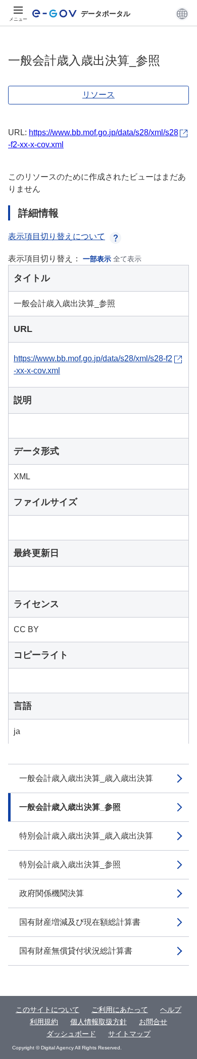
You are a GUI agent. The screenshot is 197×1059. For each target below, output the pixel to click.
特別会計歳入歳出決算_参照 (70, 864)
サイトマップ (129, 1034)
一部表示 (97, 259)
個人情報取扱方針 (98, 1022)
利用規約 (44, 1022)
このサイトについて (47, 1010)
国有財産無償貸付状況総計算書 (75, 950)
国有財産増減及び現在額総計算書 (79, 922)
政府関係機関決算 (51, 893)
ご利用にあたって (119, 1010)
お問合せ (153, 1022)
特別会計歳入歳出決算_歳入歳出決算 (86, 835)
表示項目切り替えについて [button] (56, 236)
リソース (98, 94)
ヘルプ (170, 1010)
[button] (182, 13)
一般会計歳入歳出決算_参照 (70, 807)
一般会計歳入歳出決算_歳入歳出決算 (86, 778)
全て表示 (127, 259)
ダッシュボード (71, 1034)
